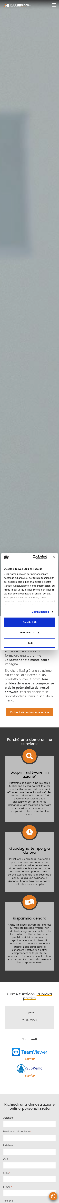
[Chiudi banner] (54, 557)
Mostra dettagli (40, 611)
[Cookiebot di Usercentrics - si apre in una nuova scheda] (34, 557)
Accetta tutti (30, 622)
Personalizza (27, 632)
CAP (6, 1159)
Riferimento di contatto (17, 1131)
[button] (54, 5)
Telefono (8, 1200)
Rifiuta (29, 643)
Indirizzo (8, 1145)
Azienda (8, 1117)
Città (6, 1173)
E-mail (7, 1187)
